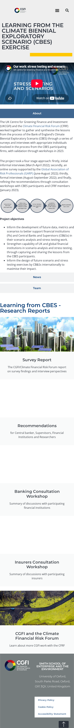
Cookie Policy (46, 707)
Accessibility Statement (52, 714)
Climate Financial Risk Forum (41, 126)
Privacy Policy (46, 700)
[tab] (37, 113)
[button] (57, 10)
